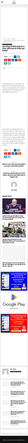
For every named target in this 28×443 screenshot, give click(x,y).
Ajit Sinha (6, 53)
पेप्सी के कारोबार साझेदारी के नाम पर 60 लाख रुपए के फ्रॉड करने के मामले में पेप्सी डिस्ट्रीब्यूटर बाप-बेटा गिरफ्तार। (17, 393)
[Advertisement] (14, 23)
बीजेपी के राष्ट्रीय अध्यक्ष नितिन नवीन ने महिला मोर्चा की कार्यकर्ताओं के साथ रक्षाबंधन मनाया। (17, 413)
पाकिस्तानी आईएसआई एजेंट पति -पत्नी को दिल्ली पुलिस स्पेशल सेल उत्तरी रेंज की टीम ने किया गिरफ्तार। (18, 422)
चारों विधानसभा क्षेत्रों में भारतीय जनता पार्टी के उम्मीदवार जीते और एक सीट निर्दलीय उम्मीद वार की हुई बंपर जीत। (14, 175)
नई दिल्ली (6, 44)
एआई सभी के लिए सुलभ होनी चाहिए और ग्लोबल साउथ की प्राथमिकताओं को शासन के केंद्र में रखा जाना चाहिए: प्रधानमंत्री (13, 217)
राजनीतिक (10, 44)
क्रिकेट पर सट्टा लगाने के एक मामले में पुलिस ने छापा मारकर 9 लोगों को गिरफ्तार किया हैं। (14, 165)
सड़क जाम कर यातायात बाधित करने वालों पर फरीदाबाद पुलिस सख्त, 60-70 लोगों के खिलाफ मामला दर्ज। (17, 383)
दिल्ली (3, 44)
